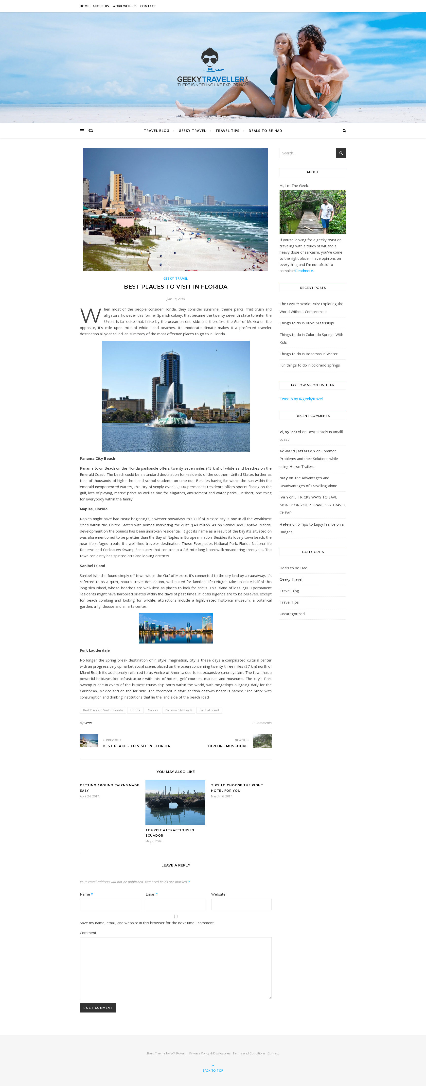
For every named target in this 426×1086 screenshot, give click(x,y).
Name (86, 894)
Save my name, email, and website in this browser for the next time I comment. (147, 922)
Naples (153, 710)
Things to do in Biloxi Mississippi (307, 322)
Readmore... (305, 270)
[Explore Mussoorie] (262, 741)
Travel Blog (156, 130)
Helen (285, 524)
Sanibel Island (209, 710)
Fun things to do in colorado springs (310, 365)
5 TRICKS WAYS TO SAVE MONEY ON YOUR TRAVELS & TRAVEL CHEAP (313, 505)
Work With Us (125, 6)
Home (84, 6)
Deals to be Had (265, 130)
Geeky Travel (192, 130)
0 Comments (262, 722)
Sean (88, 722)
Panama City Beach (178, 710)
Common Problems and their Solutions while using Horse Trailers (309, 458)
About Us (101, 6)
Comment (88, 932)
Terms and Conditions (249, 1053)
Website (218, 894)
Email (152, 894)
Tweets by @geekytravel (301, 398)
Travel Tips (227, 130)
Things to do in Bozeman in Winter (309, 353)
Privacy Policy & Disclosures (210, 1053)
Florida (135, 710)
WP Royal (178, 1053)
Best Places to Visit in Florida (103, 710)
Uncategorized (292, 613)
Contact (148, 6)
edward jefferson (297, 451)
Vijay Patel (290, 432)
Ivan (284, 497)
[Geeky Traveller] (213, 66)
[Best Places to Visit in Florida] (89, 740)
